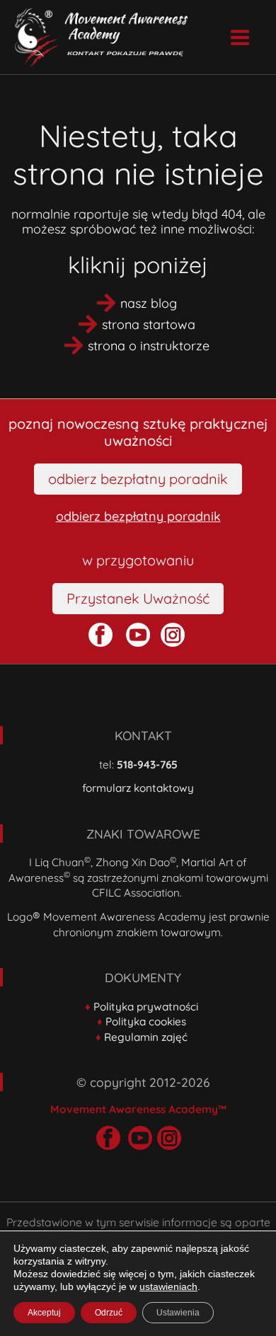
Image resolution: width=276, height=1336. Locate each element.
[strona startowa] (138, 324)
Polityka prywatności (145, 1006)
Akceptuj (44, 1313)
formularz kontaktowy (138, 788)
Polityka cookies (145, 1021)
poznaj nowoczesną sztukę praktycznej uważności (138, 432)
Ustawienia (178, 1313)
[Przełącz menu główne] (239, 37)
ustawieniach (168, 1286)
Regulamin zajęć (146, 1037)
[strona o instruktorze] (138, 345)
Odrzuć (108, 1313)
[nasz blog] (138, 302)
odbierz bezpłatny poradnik (138, 516)
